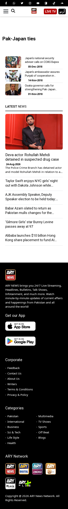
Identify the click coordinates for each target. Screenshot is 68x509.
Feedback (13, 368)
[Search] (13, 11)
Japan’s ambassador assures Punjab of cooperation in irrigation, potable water (42, 75)
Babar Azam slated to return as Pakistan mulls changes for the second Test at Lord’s (28, 212)
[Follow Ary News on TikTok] (54, 3)
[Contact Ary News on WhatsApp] (14, 3)
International (15, 421)
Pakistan (12, 416)
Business (13, 427)
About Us (13, 378)
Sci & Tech (13, 432)
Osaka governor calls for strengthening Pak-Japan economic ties (40, 89)
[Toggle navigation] (5, 11)
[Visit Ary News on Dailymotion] (46, 3)
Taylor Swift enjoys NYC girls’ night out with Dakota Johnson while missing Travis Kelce (31, 185)
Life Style (13, 437)
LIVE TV (50, 11)
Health (11, 443)
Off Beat (43, 432)
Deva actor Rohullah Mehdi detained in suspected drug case (32, 157)
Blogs (42, 437)
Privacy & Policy (17, 395)
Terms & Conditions (20, 389)
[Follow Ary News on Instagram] (30, 3)
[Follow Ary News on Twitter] (22, 3)
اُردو (62, 11)
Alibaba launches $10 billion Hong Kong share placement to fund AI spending (30, 239)
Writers (12, 384)
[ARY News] (34, 10)
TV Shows (44, 421)
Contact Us (14, 373)
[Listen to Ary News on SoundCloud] (62, 3)
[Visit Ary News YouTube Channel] (38, 3)
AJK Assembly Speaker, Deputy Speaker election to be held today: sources (30, 199)
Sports (42, 427)
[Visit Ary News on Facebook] (6, 3)
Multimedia (45, 416)
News (15, 106)
